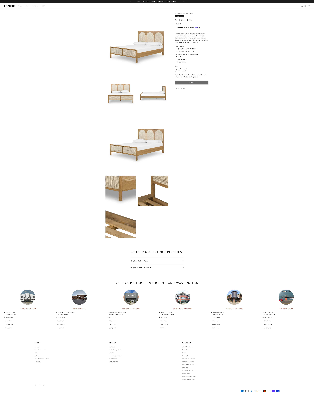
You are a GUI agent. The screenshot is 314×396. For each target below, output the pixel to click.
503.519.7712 (164, 317)
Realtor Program (113, 362)
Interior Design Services (116, 350)
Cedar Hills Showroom (131, 308)
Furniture (37, 347)
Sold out (192, 82)
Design (35, 6)
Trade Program (113, 359)
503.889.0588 (9, 317)
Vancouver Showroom (234, 308)
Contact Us (185, 350)
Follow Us (185, 356)
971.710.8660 (267, 317)
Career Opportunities (188, 379)
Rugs (36, 353)
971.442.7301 (112, 317)
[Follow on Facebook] (35, 385)
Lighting (37, 356)
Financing (185, 368)
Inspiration (112, 347)
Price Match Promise (188, 365)
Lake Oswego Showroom (182, 308)
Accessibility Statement (189, 376)
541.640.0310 (61, 317)
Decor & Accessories (41, 350)
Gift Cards (37, 362)
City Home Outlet (286, 308)
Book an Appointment (115, 356)
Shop (20, 6)
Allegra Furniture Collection (189, 42)
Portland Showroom (28, 308)
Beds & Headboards (187, 13)
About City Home (187, 347)
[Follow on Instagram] (39, 385)
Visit (27, 6)
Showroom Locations (188, 359)
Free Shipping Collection (42, 359)
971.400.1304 (216, 317)
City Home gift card (164, 1)
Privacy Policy (186, 374)
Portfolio (111, 353)
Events (184, 353)
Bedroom (177, 13)
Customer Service (187, 370)
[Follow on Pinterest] (44, 385)
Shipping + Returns (188, 362)
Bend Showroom (79, 308)
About (43, 6)
